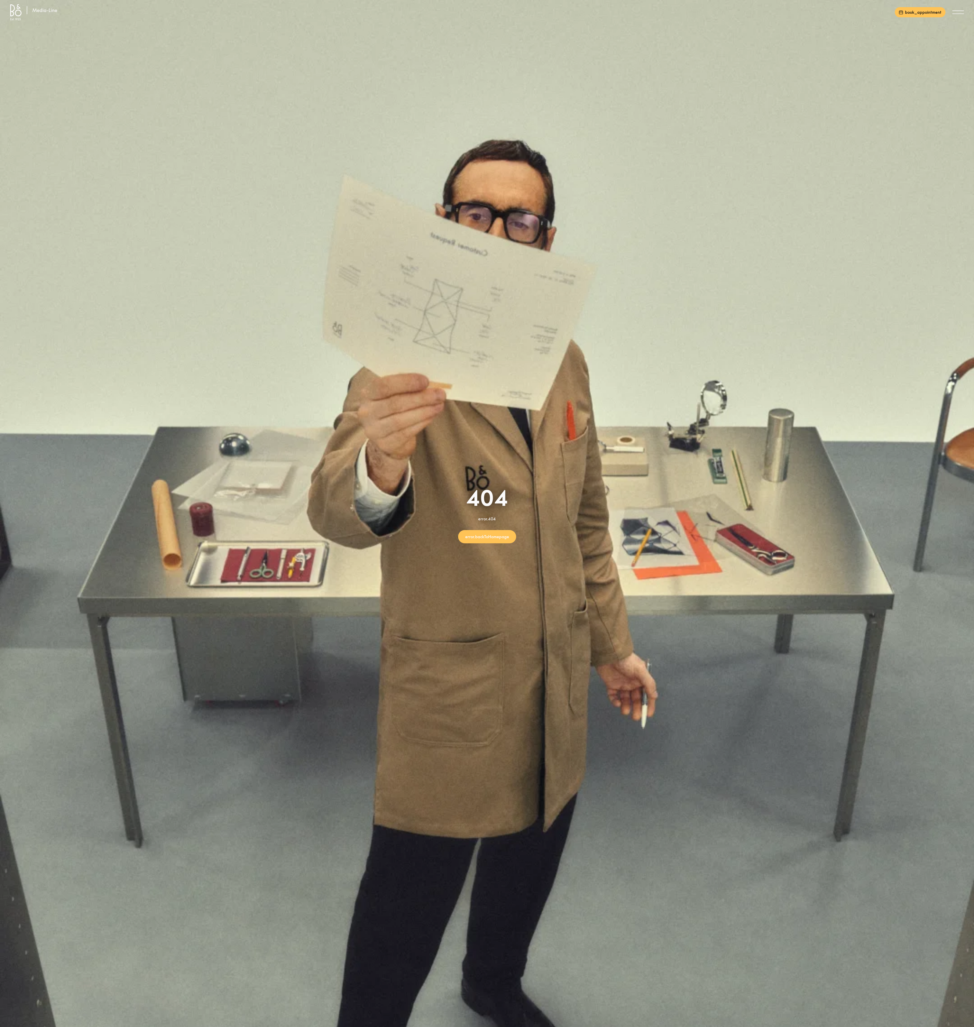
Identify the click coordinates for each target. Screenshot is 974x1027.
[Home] (34, 12)
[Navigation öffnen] (958, 12)
